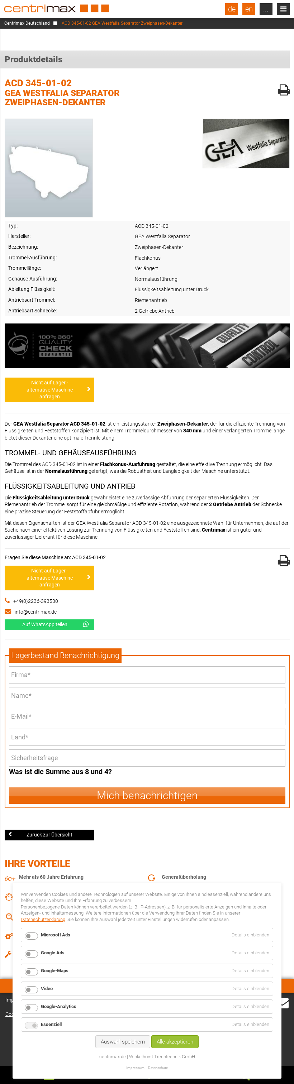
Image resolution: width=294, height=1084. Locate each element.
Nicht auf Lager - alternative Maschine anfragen (50, 389)
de (232, 9)
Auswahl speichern (123, 1042)
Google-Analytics (58, 1006)
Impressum (135, 1068)
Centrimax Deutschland (27, 23)
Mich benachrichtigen (147, 795)
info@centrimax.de (36, 612)
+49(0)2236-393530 (35, 601)
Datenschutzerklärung (43, 919)
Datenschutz (158, 1068)
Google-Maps (54, 970)
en (249, 9)
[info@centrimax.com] (282, 1007)
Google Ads (53, 952)
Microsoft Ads (55, 934)
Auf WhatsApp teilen (44, 624)
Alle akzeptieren (175, 1042)
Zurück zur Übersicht (49, 835)
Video (47, 988)
